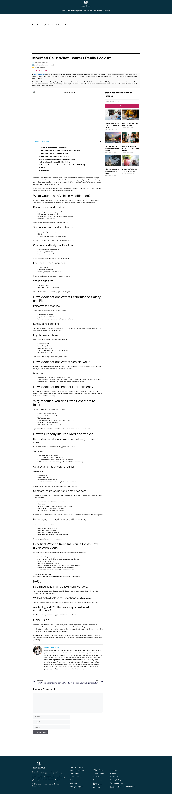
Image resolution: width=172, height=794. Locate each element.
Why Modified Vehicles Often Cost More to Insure (58, 159)
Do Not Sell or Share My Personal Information (122, 786)
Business (107, 11)
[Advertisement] (86, 39)
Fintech (72, 780)
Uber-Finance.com (39, 74)
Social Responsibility (98, 783)
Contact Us (114, 777)
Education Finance (77, 770)
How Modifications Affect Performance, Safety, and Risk (60, 150)
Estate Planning (76, 777)
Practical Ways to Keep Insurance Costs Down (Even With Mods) (63, 165)
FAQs (43, 168)
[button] (100, 141)
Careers (113, 774)
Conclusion (45, 170)
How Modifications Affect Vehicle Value (54, 153)
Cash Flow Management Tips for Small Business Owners (113, 125)
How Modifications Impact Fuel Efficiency (55, 156)
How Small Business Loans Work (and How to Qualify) (130, 148)
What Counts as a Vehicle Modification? (54, 148)
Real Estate (97, 777)
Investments (98, 11)
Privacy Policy (115, 780)
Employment (74, 774)
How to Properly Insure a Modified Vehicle (55, 162)
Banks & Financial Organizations (76, 786)
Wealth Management (75, 11)
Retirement (88, 11)
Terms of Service (116, 783)
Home (64, 11)
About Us (113, 770)
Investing (96, 787)
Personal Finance (76, 767)
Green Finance (98, 780)
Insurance (40, 25)
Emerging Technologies (98, 769)
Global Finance (98, 774)
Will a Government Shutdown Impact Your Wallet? (112, 148)
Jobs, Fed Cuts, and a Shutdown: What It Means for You (112, 171)
